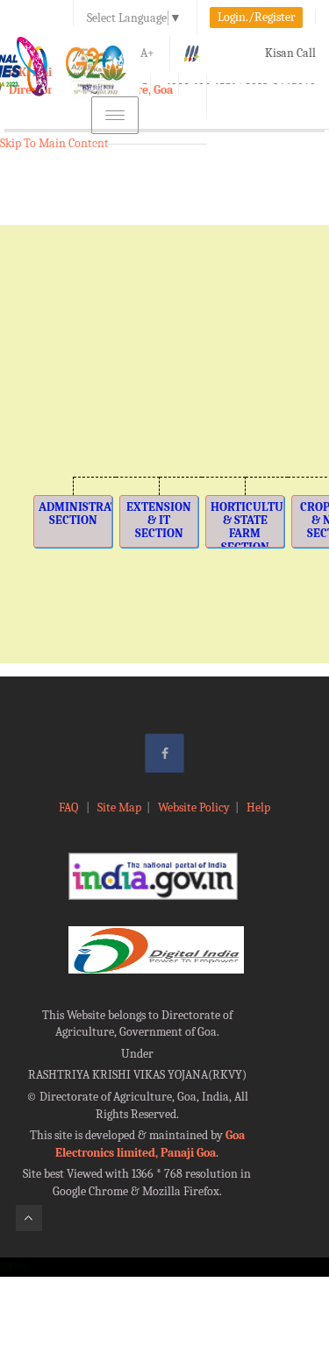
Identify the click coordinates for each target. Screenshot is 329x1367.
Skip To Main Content (54, 143)
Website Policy (194, 807)
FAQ (70, 807)
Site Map (119, 807)
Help (258, 807)
